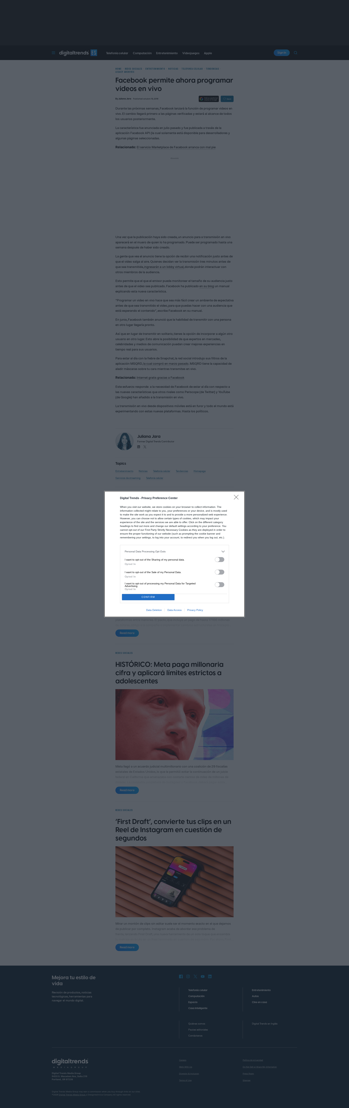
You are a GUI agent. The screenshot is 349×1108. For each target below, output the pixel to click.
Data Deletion (154, 610)
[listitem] (174, 551)
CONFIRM (148, 597)
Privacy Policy (195, 610)
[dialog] (174, 554)
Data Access (174, 610)
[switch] (219, 559)
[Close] (237, 498)
